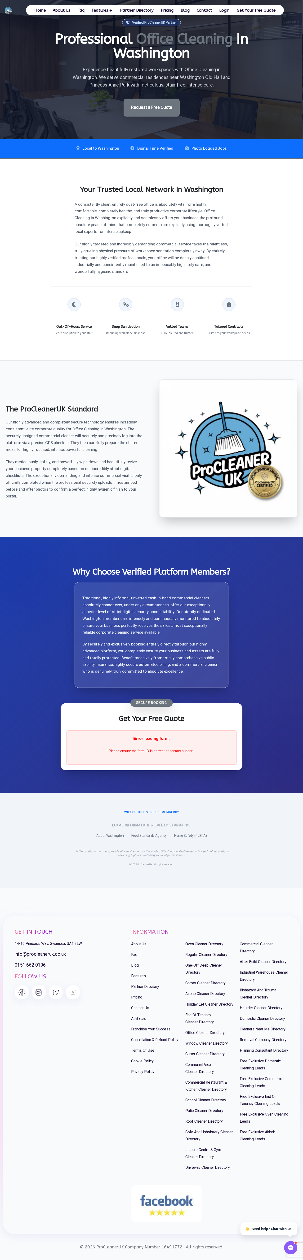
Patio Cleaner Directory (204, 1111)
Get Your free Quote (256, 10)
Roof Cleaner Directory (204, 1121)
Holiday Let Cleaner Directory (209, 1004)
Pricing (167, 10)
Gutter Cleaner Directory (205, 1054)
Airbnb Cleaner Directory (205, 994)
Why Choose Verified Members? (151, 812)
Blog (185, 10)
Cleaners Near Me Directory (262, 1029)
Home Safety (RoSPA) (190, 835)
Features (100, 10)
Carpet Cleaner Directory (205, 983)
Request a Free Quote (151, 107)
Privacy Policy (142, 1072)
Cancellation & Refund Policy (154, 1040)
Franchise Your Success (150, 1029)
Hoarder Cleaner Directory (261, 1008)
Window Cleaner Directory (206, 1043)
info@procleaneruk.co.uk (40, 954)
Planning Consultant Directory (264, 1050)
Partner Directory (137, 10)
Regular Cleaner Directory (206, 955)
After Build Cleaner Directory (263, 962)
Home (40, 10)
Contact (204, 10)
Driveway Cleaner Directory (207, 1167)
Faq (81, 10)
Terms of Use (142, 1050)
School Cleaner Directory (205, 1100)
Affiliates (138, 1018)
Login (224, 10)
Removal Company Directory (263, 1040)
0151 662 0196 (30, 965)
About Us (61, 10)
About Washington (110, 835)
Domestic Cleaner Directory (262, 1018)
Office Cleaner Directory (205, 1033)
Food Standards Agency (149, 835)
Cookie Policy (142, 1061)
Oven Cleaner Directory (204, 944)
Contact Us (140, 1008)
